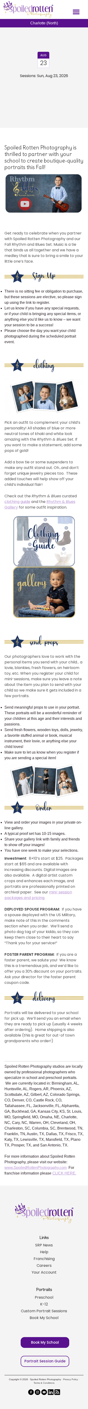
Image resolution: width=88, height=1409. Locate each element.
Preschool (44, 1297)
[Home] (27, 9)
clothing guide (17, 501)
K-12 (44, 1304)
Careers (44, 1265)
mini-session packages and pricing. (38, 894)
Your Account (44, 1272)
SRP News (44, 1245)
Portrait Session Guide (44, 1361)
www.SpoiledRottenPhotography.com (35, 1168)
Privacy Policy (70, 1379)
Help (44, 1252)
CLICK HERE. (64, 1173)
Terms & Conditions (44, 1383)
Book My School (44, 1317)
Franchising (44, 1258)
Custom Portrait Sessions (44, 1311)
